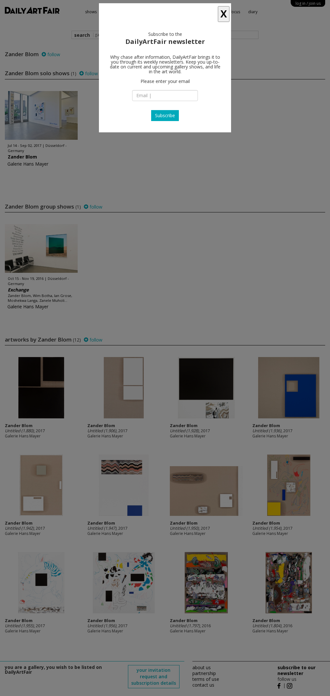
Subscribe (165, 115)
